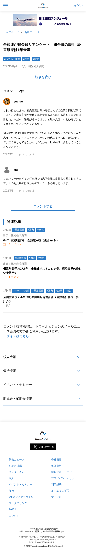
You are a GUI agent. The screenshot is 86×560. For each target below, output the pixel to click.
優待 (11, 490)
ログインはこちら (16, 336)
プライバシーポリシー (64, 478)
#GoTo (40, 229)
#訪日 (59, 290)
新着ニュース (32, 32)
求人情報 (9, 357)
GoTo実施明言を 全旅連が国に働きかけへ (30, 240)
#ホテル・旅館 (12, 59)
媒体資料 (56, 465)
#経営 (36, 59)
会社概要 (56, 459)
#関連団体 (18, 229)
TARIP (12, 509)
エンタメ (14, 515)
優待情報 (9, 370)
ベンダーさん (16, 472)
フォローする (46, 446)
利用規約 (56, 484)
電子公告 (56, 496)
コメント (15, 244)
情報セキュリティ (61, 472)
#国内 (26, 59)
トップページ (11, 32)
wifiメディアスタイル (21, 496)
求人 (11, 478)
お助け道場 (15, 465)
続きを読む (43, 77)
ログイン (77, 5)
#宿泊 (41, 258)
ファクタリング (18, 503)
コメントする (43, 206)
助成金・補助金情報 (17, 398)
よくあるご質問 (60, 490)
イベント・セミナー (17, 384)
